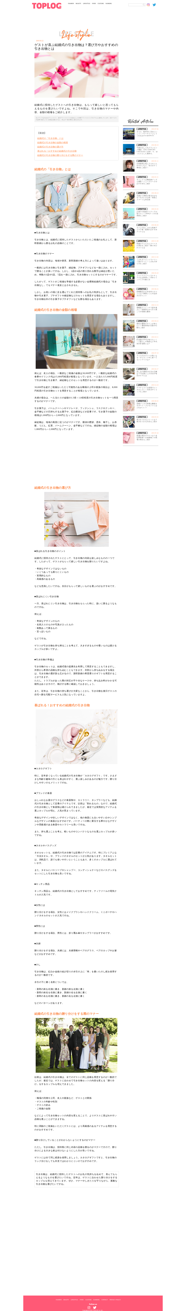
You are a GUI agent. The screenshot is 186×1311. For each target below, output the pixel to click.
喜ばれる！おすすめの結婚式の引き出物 (57, 151)
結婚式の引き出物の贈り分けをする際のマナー (60, 155)
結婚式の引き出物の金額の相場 (52, 142)
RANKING (109, 3)
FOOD (94, 3)
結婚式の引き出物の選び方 (50, 147)
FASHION (71, 3)
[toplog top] (46, 6)
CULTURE (101, 3)
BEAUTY (78, 3)
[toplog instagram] (150, 4)
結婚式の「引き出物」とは (50, 138)
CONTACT (104, 1299)
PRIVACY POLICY (115, 1299)
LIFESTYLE (86, 3)
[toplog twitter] (155, 4)
